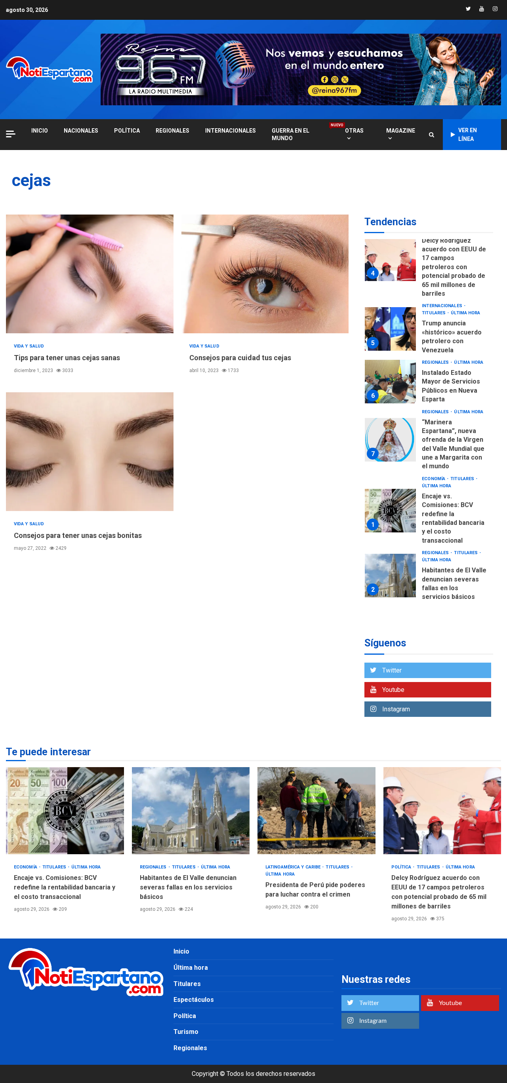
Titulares (434, 313)
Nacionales (81, 130)
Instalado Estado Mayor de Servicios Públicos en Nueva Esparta (390, 381)
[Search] (431, 134)
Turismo (185, 1032)
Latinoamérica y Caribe (293, 867)
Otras (354, 130)
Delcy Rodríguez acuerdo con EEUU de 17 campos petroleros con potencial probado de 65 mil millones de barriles (390, 259)
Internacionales (230, 130)
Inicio (181, 951)
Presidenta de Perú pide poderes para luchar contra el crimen (316, 810)
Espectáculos (193, 999)
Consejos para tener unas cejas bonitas (89, 451)
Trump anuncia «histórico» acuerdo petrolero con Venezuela (390, 329)
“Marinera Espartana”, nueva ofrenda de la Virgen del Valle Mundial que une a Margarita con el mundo (390, 440)
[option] (428, 261)
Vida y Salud (29, 346)
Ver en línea (467, 134)
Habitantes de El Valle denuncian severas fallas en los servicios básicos (390, 575)
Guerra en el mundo (300, 134)
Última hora (465, 313)
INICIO (39, 130)
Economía (434, 479)
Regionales (172, 130)
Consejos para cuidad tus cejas (265, 274)
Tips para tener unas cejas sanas (89, 274)
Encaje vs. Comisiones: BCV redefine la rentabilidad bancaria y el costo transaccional (390, 510)
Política (127, 130)
